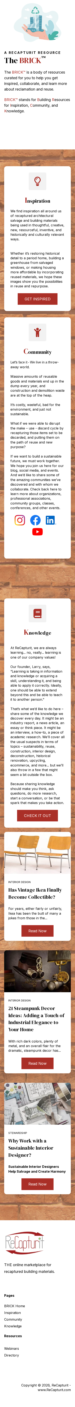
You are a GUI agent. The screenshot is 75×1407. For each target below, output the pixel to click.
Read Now (37, 931)
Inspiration (12, 1313)
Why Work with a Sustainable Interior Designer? (30, 1147)
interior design (19, 882)
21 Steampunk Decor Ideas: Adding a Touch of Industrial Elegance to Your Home (36, 1019)
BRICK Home (14, 1306)
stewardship (17, 1133)
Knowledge (13, 1326)
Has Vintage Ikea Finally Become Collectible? (35, 893)
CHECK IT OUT (37, 815)
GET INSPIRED (38, 299)
